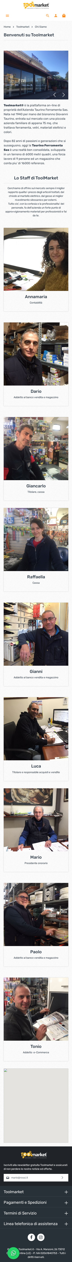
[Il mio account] (55, 15)
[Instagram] (40, 1237)
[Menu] (7, 15)
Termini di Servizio (20, 1213)
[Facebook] (31, 1237)
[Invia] (62, 1177)
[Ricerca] (47, 15)
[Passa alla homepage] (36, 5)
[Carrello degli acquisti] (64, 15)
